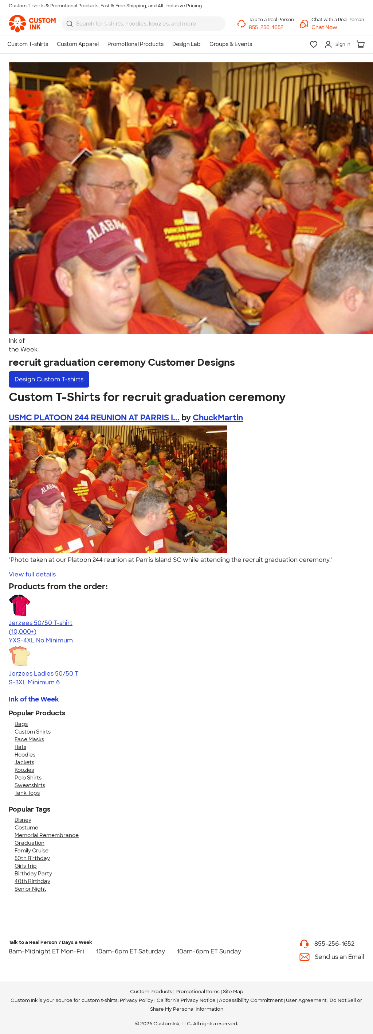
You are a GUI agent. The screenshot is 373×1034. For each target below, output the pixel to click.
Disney (23, 820)
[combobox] (143, 23)
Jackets (24, 762)
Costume (26, 827)
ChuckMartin (218, 417)
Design (49, 379)
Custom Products (151, 991)
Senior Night (30, 889)
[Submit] (69, 23)
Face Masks (29, 739)
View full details (32, 574)
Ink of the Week (34, 699)
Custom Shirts (33, 731)
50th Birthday (32, 858)
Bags (21, 724)
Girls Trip (26, 866)
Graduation (29, 843)
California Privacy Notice (186, 1000)
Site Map (233, 991)
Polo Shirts (28, 777)
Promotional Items (198, 991)
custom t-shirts (100, 1000)
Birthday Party (33, 873)
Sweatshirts (30, 785)
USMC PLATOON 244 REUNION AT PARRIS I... (94, 417)
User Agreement (306, 1000)
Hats (20, 747)
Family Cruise (31, 850)
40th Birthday (32, 881)
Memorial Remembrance (47, 835)
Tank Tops (27, 793)
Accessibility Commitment (251, 1000)
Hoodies (25, 754)
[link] (32, 23)
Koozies (24, 770)
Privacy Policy (136, 1000)
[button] (337, 27)
